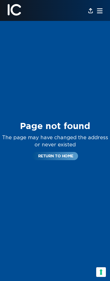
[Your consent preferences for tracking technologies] (101, 272)
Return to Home (55, 156)
